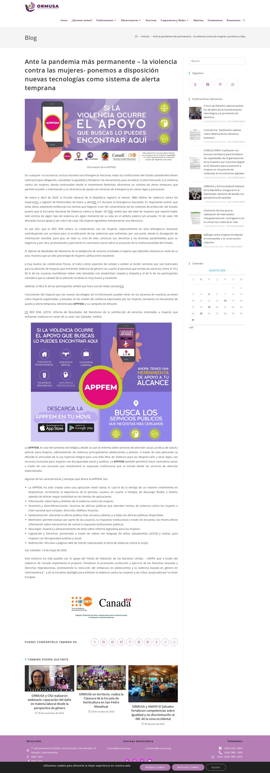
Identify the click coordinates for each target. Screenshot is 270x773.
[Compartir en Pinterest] (112, 642)
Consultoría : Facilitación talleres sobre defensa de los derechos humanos (222, 133)
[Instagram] (232, 84)
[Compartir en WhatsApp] (174, 642)
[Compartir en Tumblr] (156, 642)
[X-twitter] (142, 760)
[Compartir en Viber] (130, 642)
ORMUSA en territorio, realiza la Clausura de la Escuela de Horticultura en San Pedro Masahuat (101, 700)
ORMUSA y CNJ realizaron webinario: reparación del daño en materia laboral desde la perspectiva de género (49, 702)
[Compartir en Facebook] (103, 642)
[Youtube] (149, 760)
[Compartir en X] (94, 642)
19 (209, 307)
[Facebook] (207, 84)
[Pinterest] (220, 84)
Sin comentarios (236, 121)
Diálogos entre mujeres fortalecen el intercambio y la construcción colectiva (223, 238)
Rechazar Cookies (188, 767)
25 (201, 313)
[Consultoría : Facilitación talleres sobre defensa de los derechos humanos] (195, 135)
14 (225, 300)
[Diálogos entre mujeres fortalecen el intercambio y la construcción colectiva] (195, 240)
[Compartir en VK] (139, 642)
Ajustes (215, 767)
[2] (94, 202)
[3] (111, 211)
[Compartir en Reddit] (147, 642)
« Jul (191, 327)
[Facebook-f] (127, 760)
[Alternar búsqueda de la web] (244, 20)
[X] (195, 84)
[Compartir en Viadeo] (165, 642)
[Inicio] (136, 36)
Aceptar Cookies (155, 767)
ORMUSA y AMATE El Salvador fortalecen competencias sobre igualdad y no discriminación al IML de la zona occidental (153, 713)
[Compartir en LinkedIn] (121, 642)
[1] (36, 202)
